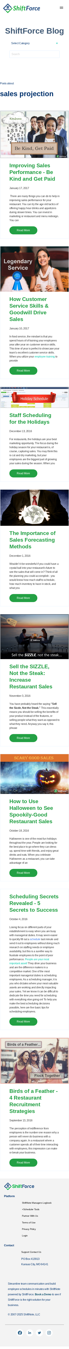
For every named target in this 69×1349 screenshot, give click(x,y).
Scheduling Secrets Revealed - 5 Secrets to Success (34, 903)
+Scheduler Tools (30, 1209)
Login (24, 1235)
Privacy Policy (29, 1229)
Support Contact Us (31, 1252)
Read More (23, 230)
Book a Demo (43, 1294)
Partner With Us (30, 1216)
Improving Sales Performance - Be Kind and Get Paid (32, 172)
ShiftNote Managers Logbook (36, 1202)
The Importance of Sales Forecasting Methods (32, 540)
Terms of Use (28, 1222)
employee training (44, 356)
